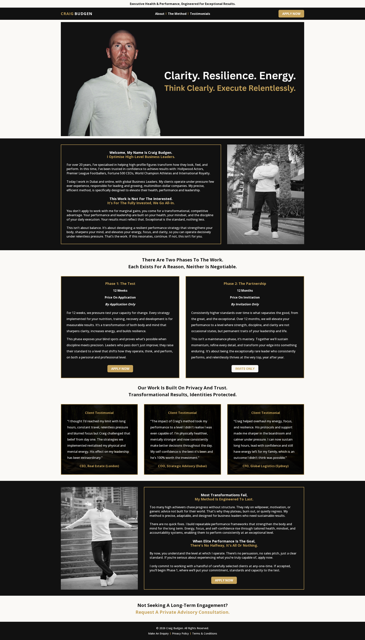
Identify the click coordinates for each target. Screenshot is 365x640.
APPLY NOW (291, 14)
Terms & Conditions (204, 633)
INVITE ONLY (245, 369)
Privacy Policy (180, 633)
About (159, 14)
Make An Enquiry (158, 633)
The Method (177, 14)
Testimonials (200, 14)
